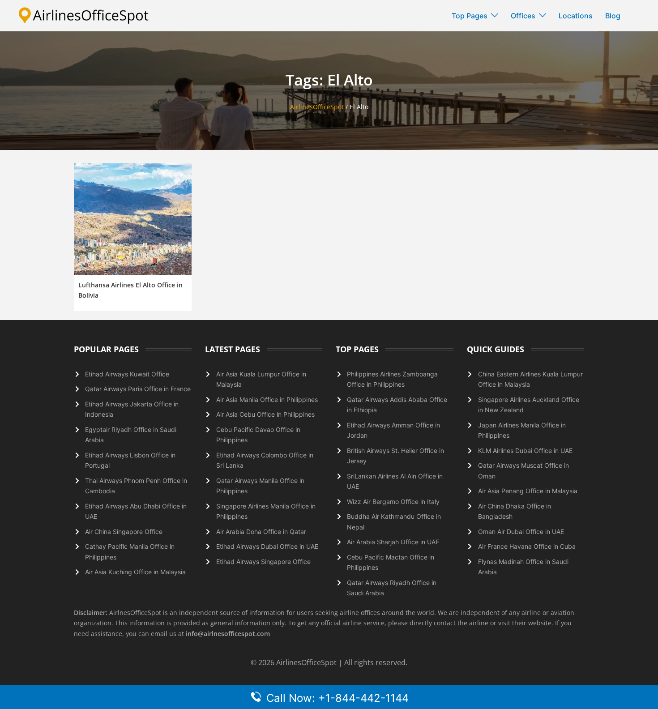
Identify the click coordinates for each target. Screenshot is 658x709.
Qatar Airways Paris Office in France (138, 389)
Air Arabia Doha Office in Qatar (261, 531)
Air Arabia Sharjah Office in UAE (393, 542)
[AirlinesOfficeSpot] (84, 15)
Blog (612, 15)
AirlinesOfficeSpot (317, 107)
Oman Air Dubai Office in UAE (521, 531)
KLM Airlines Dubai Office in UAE (525, 450)
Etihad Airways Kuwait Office (127, 374)
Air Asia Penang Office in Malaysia (527, 491)
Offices (523, 15)
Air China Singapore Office (123, 531)
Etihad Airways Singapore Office (263, 561)
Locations (576, 15)
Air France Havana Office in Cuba (527, 546)
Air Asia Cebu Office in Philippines (265, 414)
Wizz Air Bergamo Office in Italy (393, 501)
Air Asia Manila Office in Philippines (267, 399)
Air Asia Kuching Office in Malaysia (135, 572)
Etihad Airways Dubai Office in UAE (267, 546)
